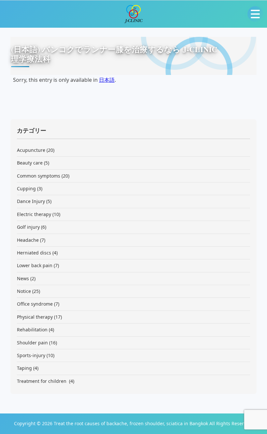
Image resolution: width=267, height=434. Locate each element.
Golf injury (28, 227)
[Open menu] (255, 14)
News (23, 278)
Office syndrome (35, 304)
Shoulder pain (32, 343)
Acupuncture (31, 150)
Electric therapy (34, 214)
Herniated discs (34, 253)
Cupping (26, 188)
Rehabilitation (32, 329)
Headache (28, 240)
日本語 (107, 79)
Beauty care (30, 163)
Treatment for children (42, 381)
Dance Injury (31, 201)
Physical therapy (35, 317)
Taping (24, 368)
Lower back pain (34, 265)
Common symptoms (38, 176)
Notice (24, 291)
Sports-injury (31, 355)
